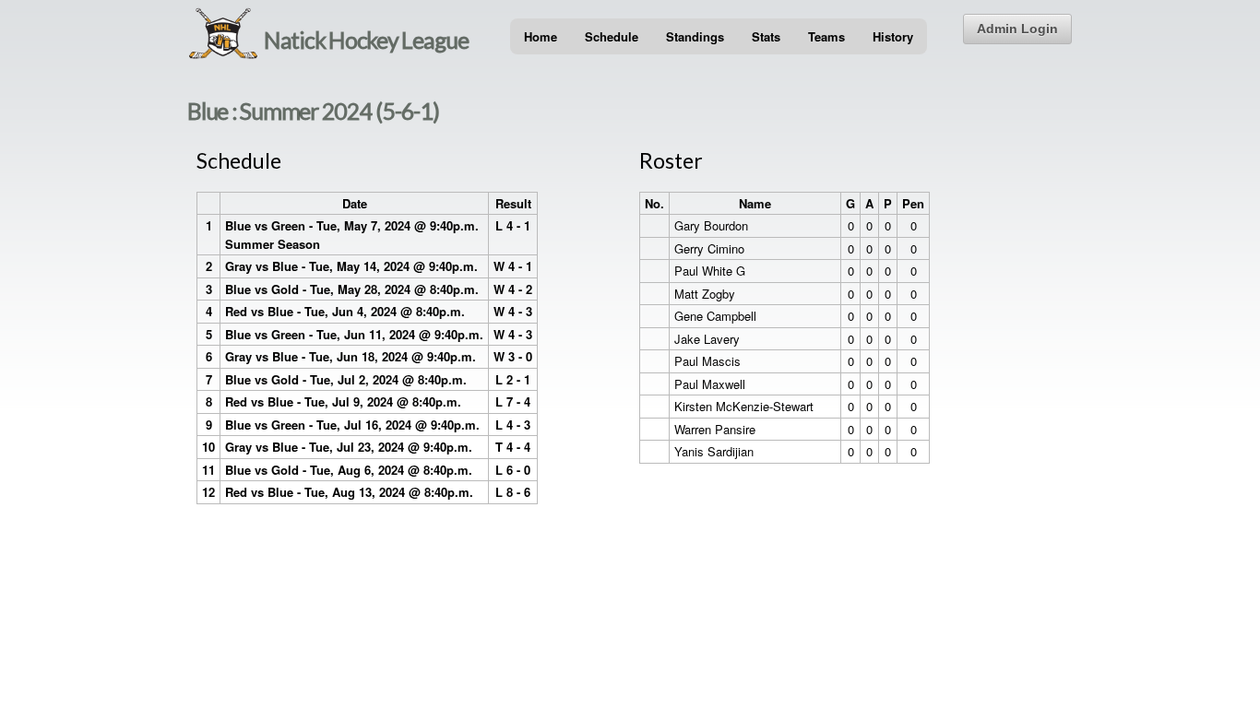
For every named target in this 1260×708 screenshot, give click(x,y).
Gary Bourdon (711, 225)
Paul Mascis (707, 361)
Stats (766, 36)
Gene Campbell (715, 315)
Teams (826, 36)
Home (540, 36)
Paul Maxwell (709, 384)
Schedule (611, 36)
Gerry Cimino (709, 248)
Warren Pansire (714, 429)
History (893, 36)
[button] (1017, 29)
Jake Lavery (707, 339)
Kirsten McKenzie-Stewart (744, 406)
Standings (695, 36)
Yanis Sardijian (714, 451)
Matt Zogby (704, 293)
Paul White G (709, 270)
